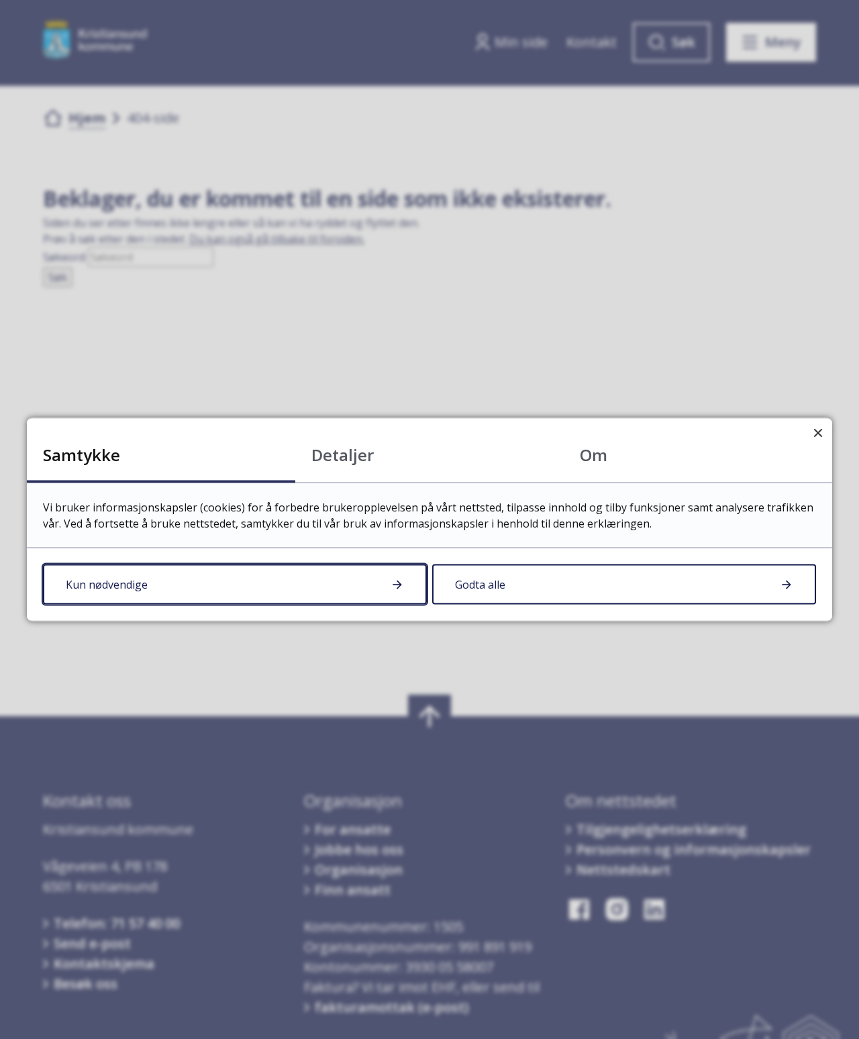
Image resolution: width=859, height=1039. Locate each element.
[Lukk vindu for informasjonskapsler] (817, 432)
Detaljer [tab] (342, 455)
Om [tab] (593, 455)
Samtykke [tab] (81, 455)
